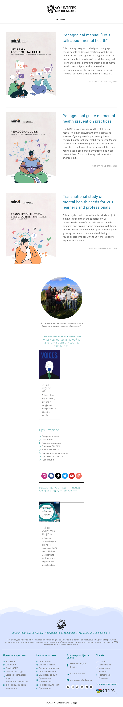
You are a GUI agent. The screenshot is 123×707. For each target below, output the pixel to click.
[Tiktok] (58, 476)
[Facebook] (51, 476)
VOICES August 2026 (46, 388)
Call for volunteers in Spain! (48, 531)
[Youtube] (72, 476)
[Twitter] (65, 476)
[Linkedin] (86, 687)
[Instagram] (44, 476)
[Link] (79, 476)
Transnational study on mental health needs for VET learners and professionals (88, 202)
